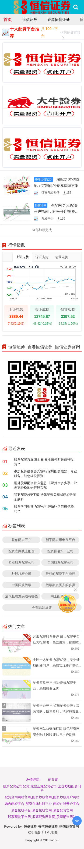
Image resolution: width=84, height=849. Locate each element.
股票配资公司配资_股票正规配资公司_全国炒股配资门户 (42, 788)
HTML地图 (50, 832)
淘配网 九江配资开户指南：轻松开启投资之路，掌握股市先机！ (56, 211)
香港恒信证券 (58, 19)
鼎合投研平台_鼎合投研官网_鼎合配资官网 (42, 810)
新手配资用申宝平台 (60, 539)
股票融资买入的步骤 (60, 585)
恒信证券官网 (70, 32)
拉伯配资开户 (21, 539)
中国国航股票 (21, 585)
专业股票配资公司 (21, 562)
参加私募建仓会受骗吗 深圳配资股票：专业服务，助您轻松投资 (45, 473)
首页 (8, 19)
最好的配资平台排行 (60, 573)
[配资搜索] (75, 7)
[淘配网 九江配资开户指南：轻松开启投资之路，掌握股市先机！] (17, 211)
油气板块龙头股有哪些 (21, 596)
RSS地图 (34, 832)
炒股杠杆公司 (21, 573)
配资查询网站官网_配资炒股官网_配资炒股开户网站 (42, 797)
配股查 (53, 779)
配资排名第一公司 (60, 551)
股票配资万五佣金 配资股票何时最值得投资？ (44, 461)
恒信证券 (29, 19)
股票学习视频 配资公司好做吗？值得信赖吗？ (44, 508)
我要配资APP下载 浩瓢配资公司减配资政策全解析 (45, 497)
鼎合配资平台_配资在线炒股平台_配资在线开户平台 (42, 803)
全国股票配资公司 (60, 562)
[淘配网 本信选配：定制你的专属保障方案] (17, 185)
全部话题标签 (42, 607)
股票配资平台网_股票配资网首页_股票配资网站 (42, 816)
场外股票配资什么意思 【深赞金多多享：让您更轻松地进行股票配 (45, 485)
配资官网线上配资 (21, 551)
